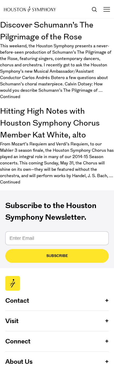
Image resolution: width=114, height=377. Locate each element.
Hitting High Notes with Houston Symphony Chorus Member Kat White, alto (50, 123)
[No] (108, 345)
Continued (10, 96)
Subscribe (57, 256)
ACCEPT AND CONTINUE (57, 369)
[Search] (94, 9)
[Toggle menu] (106, 9)
